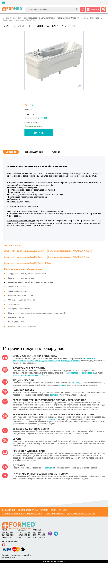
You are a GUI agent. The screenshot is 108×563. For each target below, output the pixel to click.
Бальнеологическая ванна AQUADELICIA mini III (69, 251)
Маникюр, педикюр (16, 317)
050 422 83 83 (23, 533)
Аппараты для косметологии (20, 295)
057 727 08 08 (39, 537)
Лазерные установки (17, 287)
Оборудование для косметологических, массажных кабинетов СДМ (37, 313)
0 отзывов (42, 118)
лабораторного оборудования (81, 373)
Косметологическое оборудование (23, 269)
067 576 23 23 (8, 535)
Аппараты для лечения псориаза (22, 326)
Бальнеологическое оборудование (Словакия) (30, 282)
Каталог (95, 9)
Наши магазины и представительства (22, 514)
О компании (8, 510)
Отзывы (56, 151)
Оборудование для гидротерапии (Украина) (27, 274)
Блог (53, 510)
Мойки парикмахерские (18, 291)
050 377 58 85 (39, 535)
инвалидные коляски (70, 361)
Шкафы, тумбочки (16, 322)
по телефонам (48, 419)
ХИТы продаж (76, 383)
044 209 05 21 (8, 537)
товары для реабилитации (47, 361)
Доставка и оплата (28, 510)
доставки (54, 395)
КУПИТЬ (38, 132)
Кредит (44, 510)
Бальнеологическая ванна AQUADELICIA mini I (24, 251)
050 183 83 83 (8, 533)
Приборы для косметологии (20, 309)
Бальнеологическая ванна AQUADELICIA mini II (69, 257)
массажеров (18, 375)
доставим (49, 468)
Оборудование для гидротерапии (22, 278)
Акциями (62, 385)
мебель (30, 361)
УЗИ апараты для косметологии (21, 300)
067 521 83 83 (39, 533)
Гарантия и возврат (55, 514)
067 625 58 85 (23, 535)
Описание (11, 151)
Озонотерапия (14, 304)
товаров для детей (34, 375)
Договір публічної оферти (81, 514)
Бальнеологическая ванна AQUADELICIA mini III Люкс (27, 263)
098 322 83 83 (23, 537)
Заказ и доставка (34, 151)
